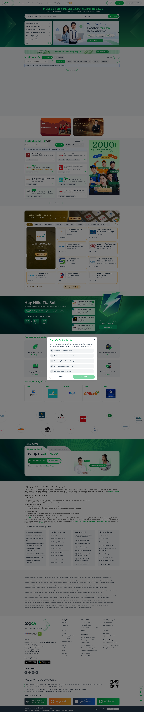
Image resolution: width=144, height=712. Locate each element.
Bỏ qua (60, 377)
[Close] (94, 339)
